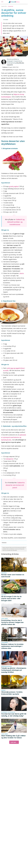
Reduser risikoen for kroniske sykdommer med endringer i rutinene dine (12, 646)
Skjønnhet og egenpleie (8, 712)
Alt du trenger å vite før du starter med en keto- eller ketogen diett (11, 598)
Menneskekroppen (6, 666)
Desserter (10, 6)
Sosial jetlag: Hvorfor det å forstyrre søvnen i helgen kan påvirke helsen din (12, 622)
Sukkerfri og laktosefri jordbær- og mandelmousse (16, 222)
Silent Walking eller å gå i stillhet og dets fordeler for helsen (13, 737)
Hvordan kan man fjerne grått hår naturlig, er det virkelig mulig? (13, 715)
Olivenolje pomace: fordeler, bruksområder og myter (12, 693)
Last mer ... (14, 742)
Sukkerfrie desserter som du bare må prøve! (15, 485)
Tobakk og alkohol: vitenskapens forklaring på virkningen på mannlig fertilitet (13, 670)
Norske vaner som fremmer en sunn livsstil (12, 576)
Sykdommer (4, 642)
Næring (3, 690)
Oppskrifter (4, 6)
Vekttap (3, 594)
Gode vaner (4, 618)
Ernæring (4, 573)
